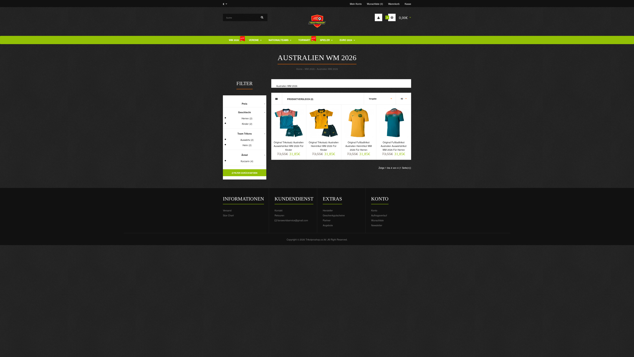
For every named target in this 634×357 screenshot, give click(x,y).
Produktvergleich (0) (300, 99)
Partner (327, 220)
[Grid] (276, 99)
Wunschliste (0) (375, 3)
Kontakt (278, 210)
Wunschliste (377, 220)
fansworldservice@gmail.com (293, 220)
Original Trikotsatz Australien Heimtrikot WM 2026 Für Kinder (324, 146)
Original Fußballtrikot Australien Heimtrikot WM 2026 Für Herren (358, 146)
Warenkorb (394, 3)
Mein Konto (356, 3)
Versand (227, 210)
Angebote (328, 225)
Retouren (279, 215)
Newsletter (376, 225)
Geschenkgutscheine (334, 215)
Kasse (408, 3)
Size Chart (228, 215)
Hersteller (328, 210)
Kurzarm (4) (247, 161)
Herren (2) (247, 118)
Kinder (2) (247, 123)
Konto (374, 210)
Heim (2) (247, 145)
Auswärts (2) (247, 139)
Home (299, 69)
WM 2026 (310, 69)
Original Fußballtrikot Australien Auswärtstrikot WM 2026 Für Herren (393, 146)
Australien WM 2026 (327, 69)
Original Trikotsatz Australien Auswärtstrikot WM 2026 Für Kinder (289, 146)
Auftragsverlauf (379, 215)
